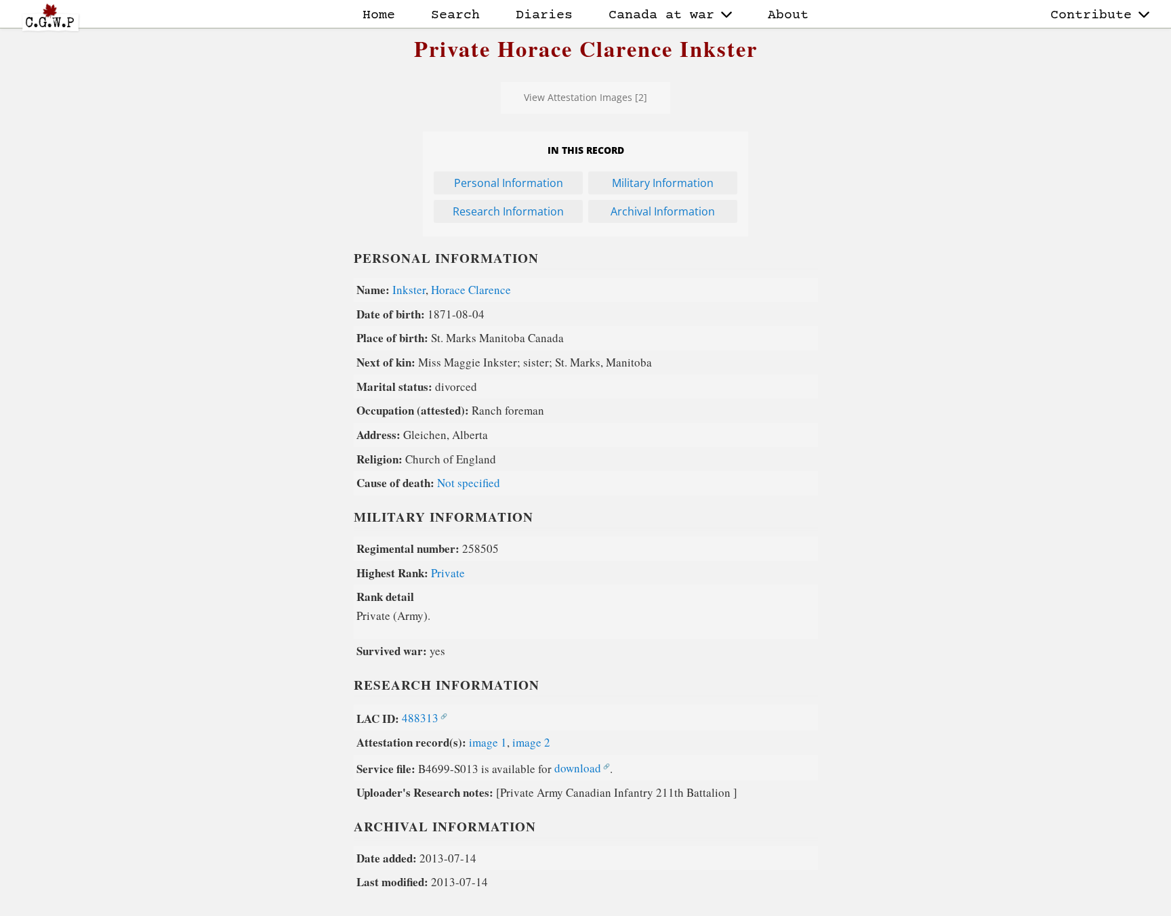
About (788, 15)
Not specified (468, 483)
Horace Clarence (471, 289)
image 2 (531, 742)
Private (448, 573)
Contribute (1091, 15)
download (577, 768)
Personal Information (508, 182)
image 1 (488, 742)
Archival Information (663, 211)
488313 (420, 718)
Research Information (508, 211)
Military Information (663, 182)
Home (379, 15)
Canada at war (661, 15)
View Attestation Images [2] (585, 97)
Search (455, 15)
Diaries (544, 15)
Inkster (409, 289)
